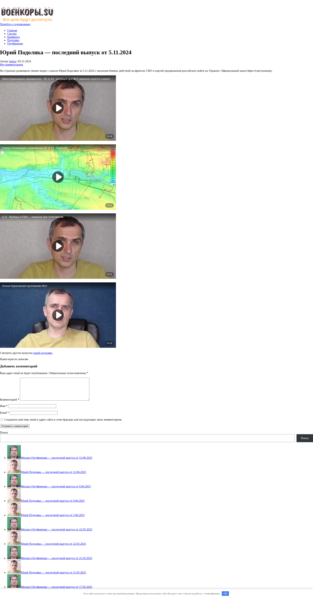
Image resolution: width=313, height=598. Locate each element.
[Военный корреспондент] (27, 21)
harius (12, 61)
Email (4, 412)
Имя (3, 406)
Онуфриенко (15, 43)
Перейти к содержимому (15, 24)
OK (225, 593)
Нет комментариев (11, 64)
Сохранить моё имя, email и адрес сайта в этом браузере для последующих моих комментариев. (63, 419)
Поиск (4, 432)
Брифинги (13, 36)
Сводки (12, 33)
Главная (12, 30)
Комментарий (9, 399)
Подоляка (13, 40)
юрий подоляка (42, 352)
